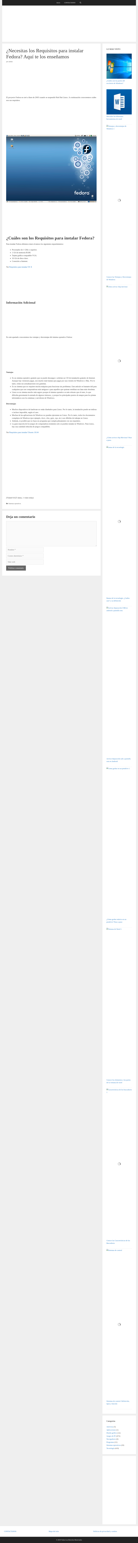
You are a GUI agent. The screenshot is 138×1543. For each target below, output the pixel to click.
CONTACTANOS (69, 3)
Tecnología (110, 1448)
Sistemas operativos (14, 503)
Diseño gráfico (111, 1433)
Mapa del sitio (54, 1531)
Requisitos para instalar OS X (20, 267)
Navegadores (111, 1439)
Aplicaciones (111, 1430)
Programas (110, 1442)
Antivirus (109, 1427)
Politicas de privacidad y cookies (105, 1531)
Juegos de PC (111, 1436)
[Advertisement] (69, 24)
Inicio (58, 3)
